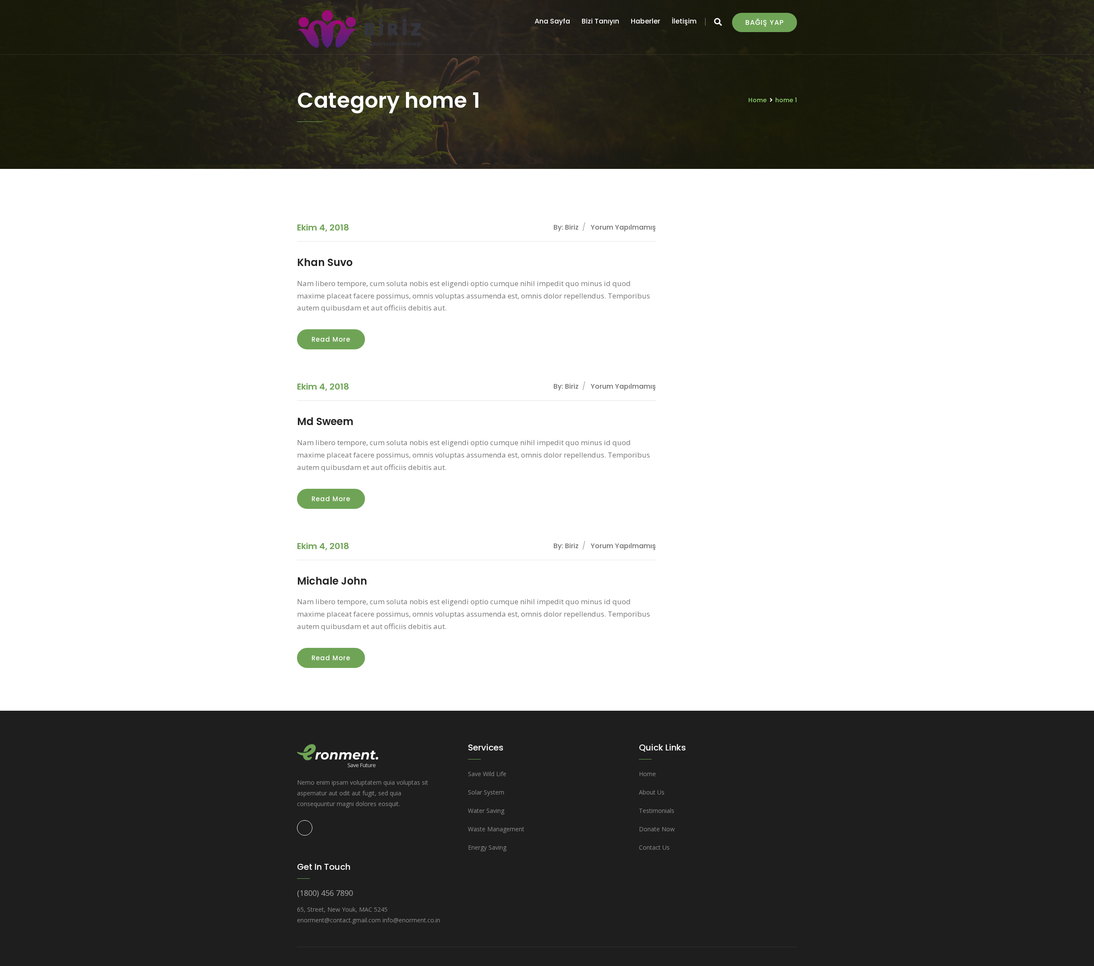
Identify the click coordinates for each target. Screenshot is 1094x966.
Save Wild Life (487, 774)
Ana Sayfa (552, 21)
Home (757, 100)
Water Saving (486, 810)
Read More (331, 339)
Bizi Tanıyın (600, 21)
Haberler (645, 21)
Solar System (486, 792)
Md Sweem (325, 421)
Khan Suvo (325, 262)
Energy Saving (487, 847)
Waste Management (496, 829)
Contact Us (654, 847)
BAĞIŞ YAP (764, 22)
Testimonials (656, 810)
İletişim (684, 21)
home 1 (786, 100)
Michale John (332, 581)
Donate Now (657, 829)
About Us (652, 792)
